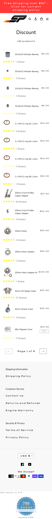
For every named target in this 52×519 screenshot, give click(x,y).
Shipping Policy (18, 376)
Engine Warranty (19, 410)
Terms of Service (19, 430)
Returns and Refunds (23, 403)
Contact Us (14, 395)
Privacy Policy (17, 437)
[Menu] (47, 19)
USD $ (25, 455)
